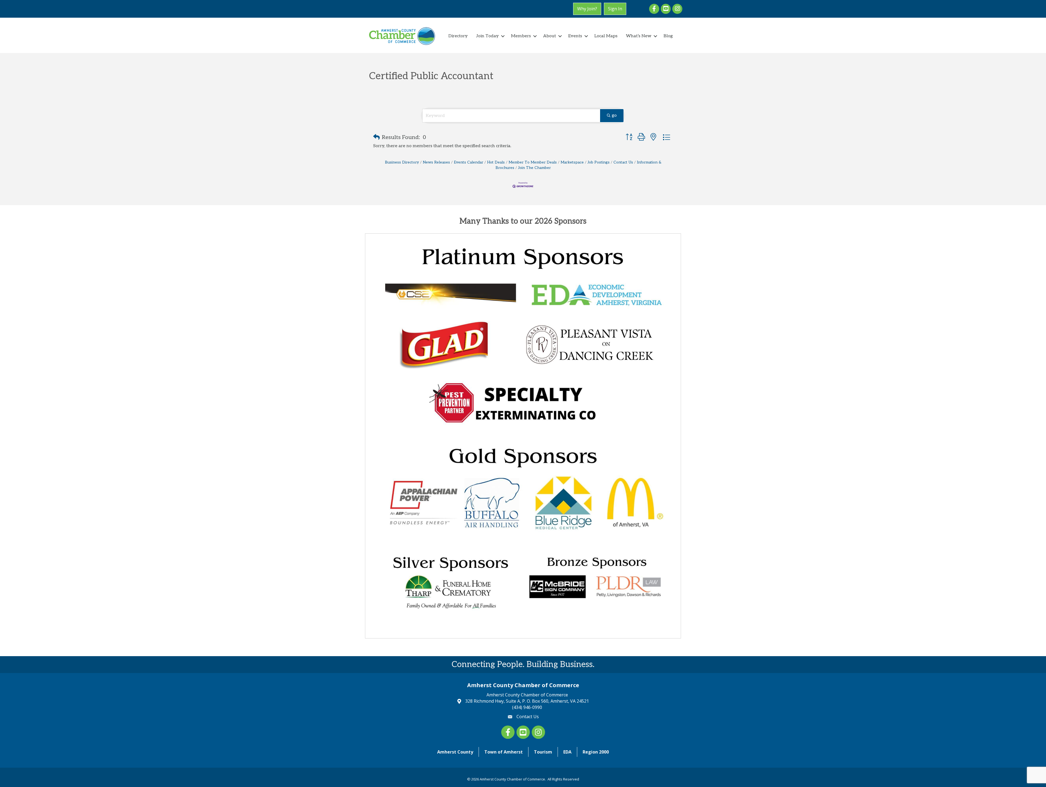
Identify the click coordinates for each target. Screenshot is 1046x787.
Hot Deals (496, 162)
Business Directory (402, 162)
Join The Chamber (534, 168)
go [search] (614, 115)
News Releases (436, 162)
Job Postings (599, 162)
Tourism (543, 752)
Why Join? (587, 9)
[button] (376, 137)
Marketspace (572, 162)
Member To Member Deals (533, 162)
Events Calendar (468, 162)
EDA (567, 752)
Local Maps (606, 36)
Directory (458, 36)
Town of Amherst (503, 752)
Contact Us (623, 162)
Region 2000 (596, 752)
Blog (668, 36)
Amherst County (455, 752)
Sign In (615, 9)
